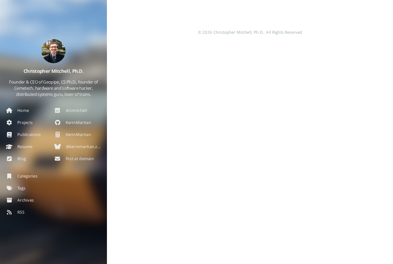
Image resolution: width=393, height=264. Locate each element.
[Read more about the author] (53, 51)
